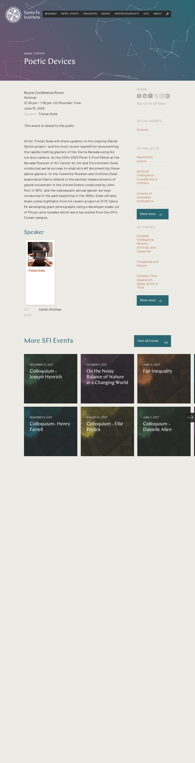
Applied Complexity (127, 14)
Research (51, 14)
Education (90, 14)
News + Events (70, 14)
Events (39, 53)
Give (146, 14)
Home (28, 53)
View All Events (147, 341)
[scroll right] (190, 417)
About (157, 14)
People (105, 14)
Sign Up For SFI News (151, 103)
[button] (51, 14)
